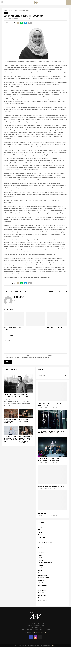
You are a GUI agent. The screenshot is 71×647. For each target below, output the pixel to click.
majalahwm (53, 645)
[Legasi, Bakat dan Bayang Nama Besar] (52, 474)
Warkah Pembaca (43, 600)
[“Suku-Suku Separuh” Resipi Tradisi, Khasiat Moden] (52, 391)
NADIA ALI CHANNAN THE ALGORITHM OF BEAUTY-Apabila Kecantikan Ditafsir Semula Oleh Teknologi (25, 440)
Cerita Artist (41, 537)
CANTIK (40, 535)
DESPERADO (41, 545)
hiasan (40, 555)
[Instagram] (35, 637)
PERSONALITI (42, 590)
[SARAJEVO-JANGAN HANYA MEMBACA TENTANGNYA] (52, 500)
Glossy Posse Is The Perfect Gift (15, 291)
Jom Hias (40, 565)
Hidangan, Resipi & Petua (45, 562)
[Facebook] (31, 637)
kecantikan (41, 567)
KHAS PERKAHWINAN (44, 577)
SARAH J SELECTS (43, 595)
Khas (39, 572)
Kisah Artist (41, 580)
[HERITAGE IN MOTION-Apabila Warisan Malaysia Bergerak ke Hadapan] (52, 447)
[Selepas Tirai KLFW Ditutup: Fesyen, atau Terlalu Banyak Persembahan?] (52, 419)
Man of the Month (43, 585)
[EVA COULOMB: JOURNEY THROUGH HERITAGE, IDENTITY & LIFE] (11, 413)
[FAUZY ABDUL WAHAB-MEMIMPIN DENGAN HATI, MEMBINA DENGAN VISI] (18, 383)
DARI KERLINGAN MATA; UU (45, 542)
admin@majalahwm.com (39, 632)
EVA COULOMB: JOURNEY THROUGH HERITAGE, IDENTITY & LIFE (10, 421)
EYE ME (5, 12)
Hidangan (40, 560)
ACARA (40, 527)
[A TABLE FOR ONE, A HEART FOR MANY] (26, 413)
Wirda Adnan (8, 18)
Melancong (41, 588)
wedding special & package (45, 603)
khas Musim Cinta (43, 575)
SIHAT (39, 598)
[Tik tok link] (40, 637)
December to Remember (54, 328)
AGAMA (40, 532)
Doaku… (28, 328)
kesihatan (40, 570)
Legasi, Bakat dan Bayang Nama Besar (51, 486)
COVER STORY (42, 540)
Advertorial (41, 530)
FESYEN (40, 550)
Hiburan (40, 557)
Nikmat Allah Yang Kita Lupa (56, 291)
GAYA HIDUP (41, 552)
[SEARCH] (65, 375)
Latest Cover (41, 583)
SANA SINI (41, 593)
